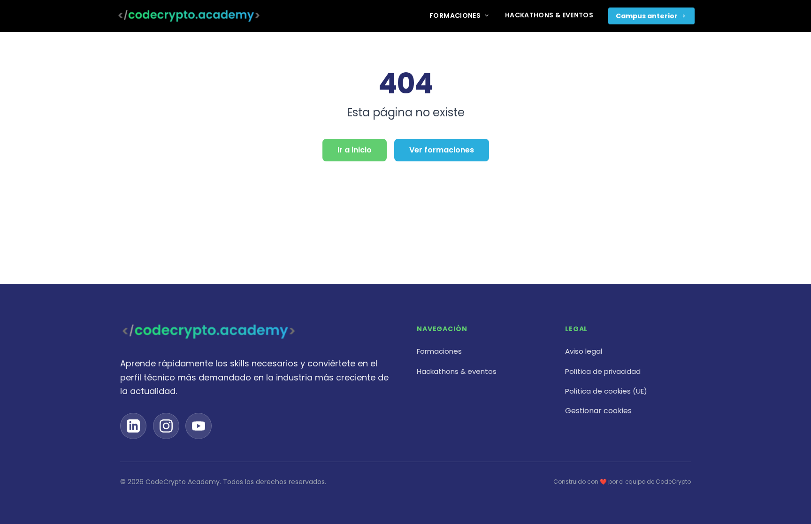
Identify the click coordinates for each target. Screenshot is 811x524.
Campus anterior (647, 16)
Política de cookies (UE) (606, 391)
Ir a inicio (354, 149)
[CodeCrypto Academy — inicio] (188, 16)
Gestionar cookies (598, 410)
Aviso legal (583, 351)
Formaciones (455, 15)
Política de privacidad (603, 371)
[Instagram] (166, 426)
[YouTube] (198, 426)
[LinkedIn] (133, 426)
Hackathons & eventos (549, 15)
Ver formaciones (441, 149)
